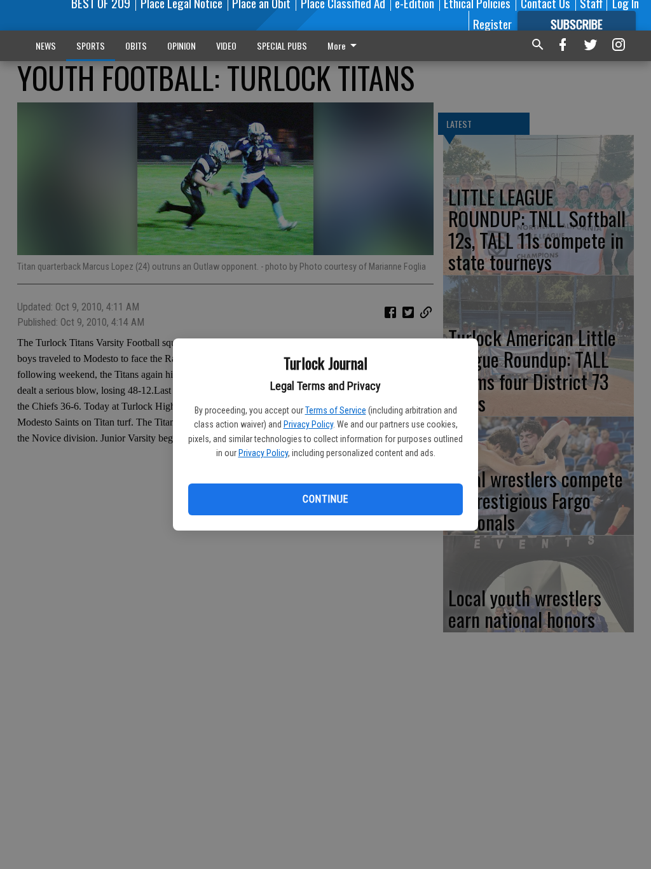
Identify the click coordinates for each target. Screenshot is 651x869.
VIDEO (226, 45)
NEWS (46, 45)
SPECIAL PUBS (282, 45)
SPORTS (90, 45)
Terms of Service (335, 410)
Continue (325, 499)
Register (492, 23)
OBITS (136, 45)
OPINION (181, 45)
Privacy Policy (308, 424)
